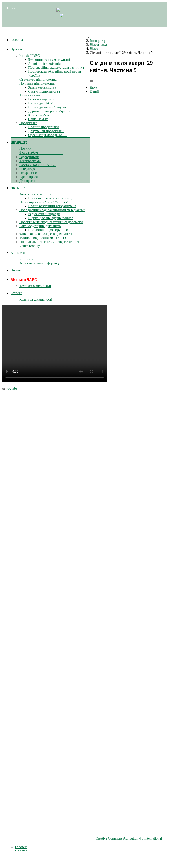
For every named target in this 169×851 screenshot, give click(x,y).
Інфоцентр (19, 142)
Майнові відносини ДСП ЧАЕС (43, 238)
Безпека (16, 293)
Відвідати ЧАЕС (24, 279)
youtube (11, 388)
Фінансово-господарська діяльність (45, 234)
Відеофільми (29, 157)
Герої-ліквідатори (41, 99)
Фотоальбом (28, 152)
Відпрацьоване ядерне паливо (50, 218)
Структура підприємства (38, 79)
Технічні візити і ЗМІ (35, 286)
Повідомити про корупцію (48, 230)
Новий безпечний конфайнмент (52, 206)
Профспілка (28, 123)
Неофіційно (28, 173)
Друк (93, 87)
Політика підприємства (37, 83)
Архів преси (28, 177)
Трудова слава (29, 95)
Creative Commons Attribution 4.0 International (129, 838)
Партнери (18, 270)
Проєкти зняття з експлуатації (50, 198)
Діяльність (18, 188)
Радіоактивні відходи (44, 214)
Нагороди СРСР (40, 103)
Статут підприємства (44, 91)
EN (13, 8)
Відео (94, 48)
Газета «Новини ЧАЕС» (37, 165)
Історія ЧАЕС (29, 55)
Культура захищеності (35, 299)
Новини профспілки (43, 127)
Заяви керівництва (42, 87)
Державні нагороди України (49, 111)
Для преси (27, 181)
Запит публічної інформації (40, 263)
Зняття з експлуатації (35, 194)
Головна (17, 40)
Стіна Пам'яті (38, 119)
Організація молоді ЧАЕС (47, 135)
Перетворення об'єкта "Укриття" (43, 202)
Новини (25, 148)
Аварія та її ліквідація (44, 63)
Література (27, 169)
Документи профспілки (46, 131)
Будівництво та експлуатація (49, 59)
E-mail (94, 91)
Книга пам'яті (38, 115)
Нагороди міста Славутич (47, 107)
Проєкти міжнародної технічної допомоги (51, 222)
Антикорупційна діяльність (40, 226)
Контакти (18, 253)
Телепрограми (30, 161)
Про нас (17, 49)
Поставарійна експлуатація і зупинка (56, 67)
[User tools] (91, 81)
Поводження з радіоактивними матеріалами (52, 210)
